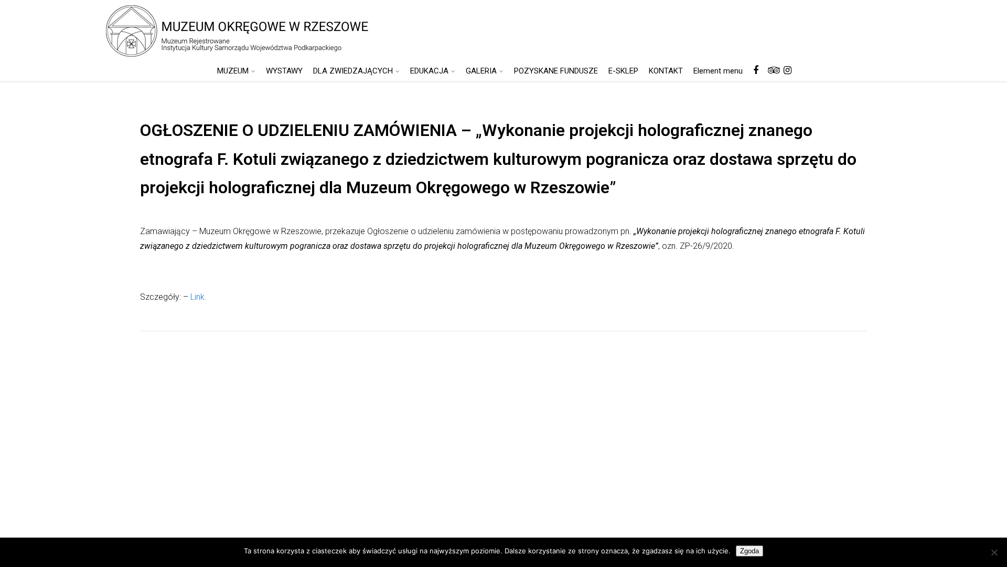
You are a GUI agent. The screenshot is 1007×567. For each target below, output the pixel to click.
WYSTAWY (284, 71)
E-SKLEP (623, 71)
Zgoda (749, 551)
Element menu (718, 71)
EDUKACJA (429, 71)
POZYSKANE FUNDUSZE (556, 71)
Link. (198, 297)
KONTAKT (666, 71)
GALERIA (481, 71)
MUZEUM (233, 71)
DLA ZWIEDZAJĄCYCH (353, 71)
